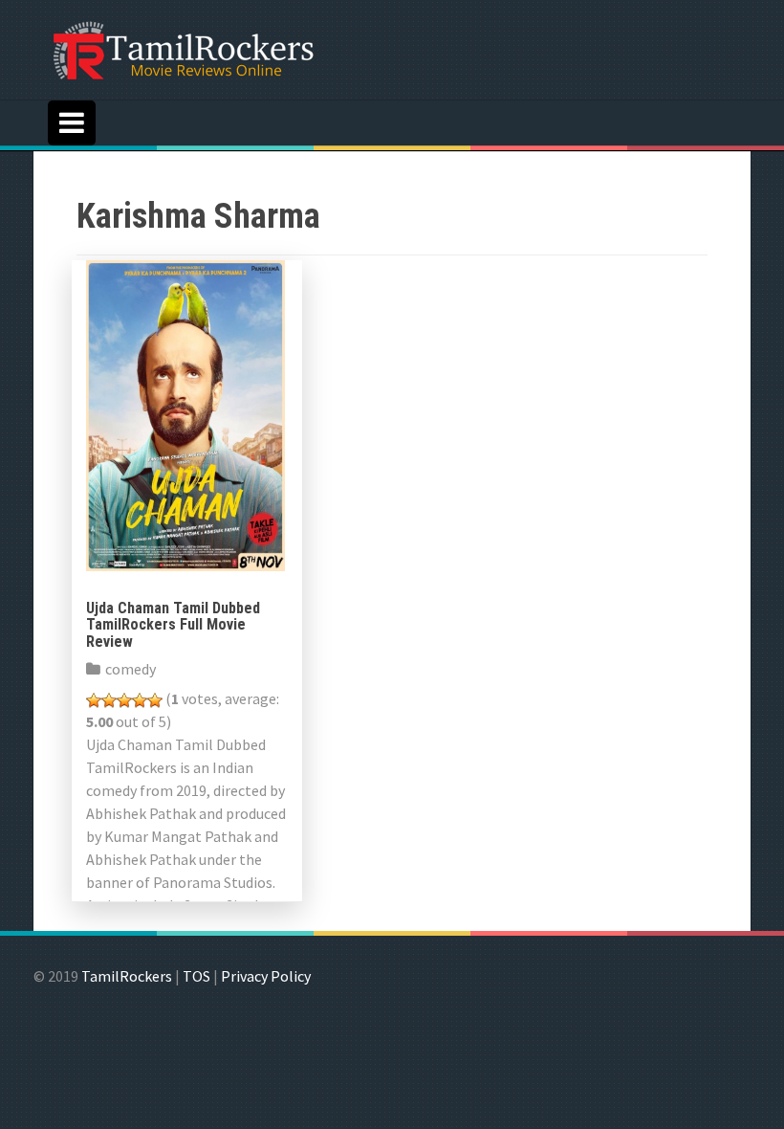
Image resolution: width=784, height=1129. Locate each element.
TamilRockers (126, 975)
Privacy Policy (266, 975)
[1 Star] (93, 700)
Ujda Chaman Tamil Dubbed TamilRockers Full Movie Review (173, 625)
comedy (130, 668)
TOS (196, 975)
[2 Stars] (109, 700)
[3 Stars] (124, 700)
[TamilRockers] (182, 47)
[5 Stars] (155, 700)
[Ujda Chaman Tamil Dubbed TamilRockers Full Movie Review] (185, 413)
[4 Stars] (139, 700)
